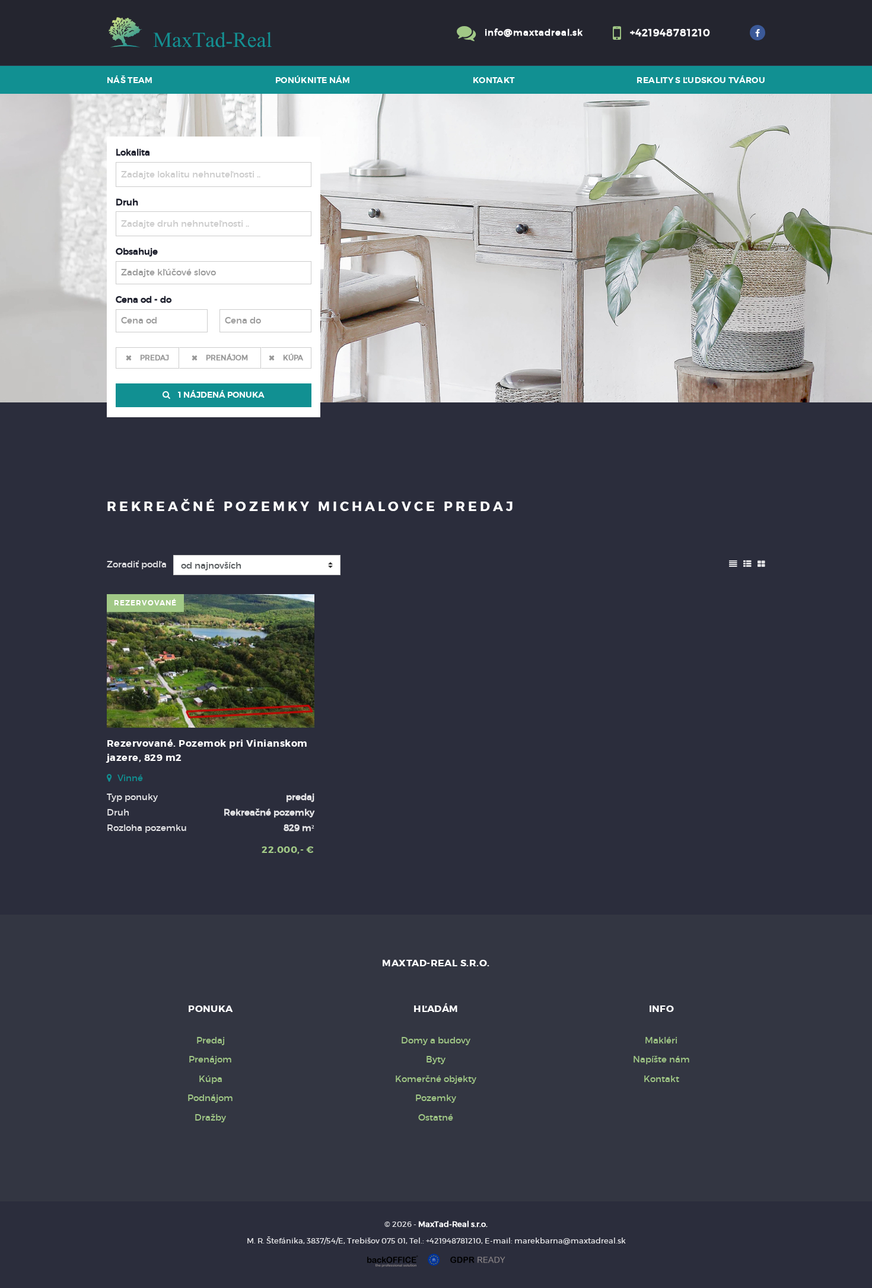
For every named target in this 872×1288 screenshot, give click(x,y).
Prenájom (227, 357)
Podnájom (210, 1097)
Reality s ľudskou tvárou (701, 80)
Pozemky (435, 1097)
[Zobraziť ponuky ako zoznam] (747, 563)
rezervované (145, 603)
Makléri (661, 1040)
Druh (127, 202)
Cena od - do (143, 299)
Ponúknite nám (313, 80)
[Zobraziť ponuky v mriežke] (761, 563)
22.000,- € (288, 849)
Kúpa (293, 357)
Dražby (210, 1117)
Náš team (130, 80)
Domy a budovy (435, 1040)
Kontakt (494, 80)
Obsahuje (137, 251)
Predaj (154, 357)
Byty (435, 1059)
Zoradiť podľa (137, 564)
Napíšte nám (661, 1059)
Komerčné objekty (435, 1078)
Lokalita (133, 152)
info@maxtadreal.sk (534, 32)
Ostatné (435, 1117)
